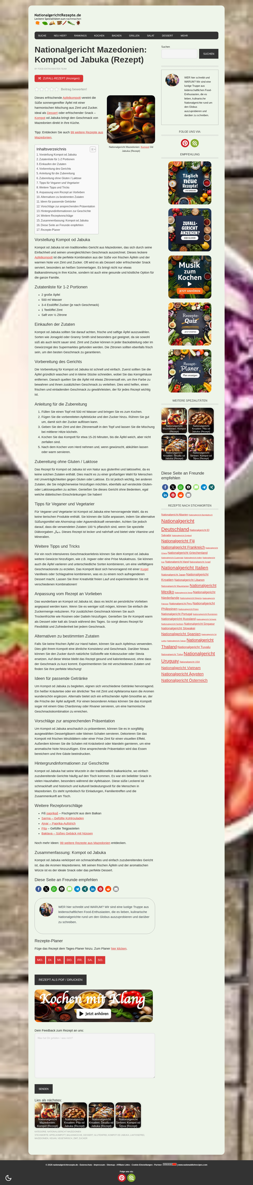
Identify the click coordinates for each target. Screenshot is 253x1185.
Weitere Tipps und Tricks (54, 187)
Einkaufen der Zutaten (52, 164)
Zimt (75, 1138)
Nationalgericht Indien (193, 558)
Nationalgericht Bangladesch (201, 515)
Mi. (59, 960)
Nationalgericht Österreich (184, 680)
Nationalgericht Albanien (174, 514)
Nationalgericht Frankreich (183, 547)
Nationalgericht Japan (173, 574)
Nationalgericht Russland (178, 619)
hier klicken (118, 948)
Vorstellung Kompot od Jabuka (58, 154)
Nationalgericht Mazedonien (64, 1131)
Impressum (99, 1165)
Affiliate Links (123, 1165)
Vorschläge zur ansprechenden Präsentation (68, 206)
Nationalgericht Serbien (172, 624)
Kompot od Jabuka (118, 1135)
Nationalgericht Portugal (176, 614)
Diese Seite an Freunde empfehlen (62, 225)
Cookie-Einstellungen (142, 1165)
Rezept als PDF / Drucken (60, 979)
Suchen (165, 46)
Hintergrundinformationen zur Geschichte (66, 210)
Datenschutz (86, 1165)
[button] (38, 889)
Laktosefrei (137, 1135)
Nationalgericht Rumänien (205, 614)
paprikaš (52, 813)
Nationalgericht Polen (188, 609)
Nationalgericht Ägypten (182, 674)
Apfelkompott (72, 97)
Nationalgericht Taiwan (176, 641)
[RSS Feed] (195, 143)
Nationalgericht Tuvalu (193, 647)
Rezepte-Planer (50, 229)
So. (100, 960)
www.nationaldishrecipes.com (192, 1165)
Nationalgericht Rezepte (58, 18)
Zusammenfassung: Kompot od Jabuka (64, 220)
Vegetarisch (65, 1138)
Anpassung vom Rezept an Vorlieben (62, 192)
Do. (69, 960)
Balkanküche (74, 1135)
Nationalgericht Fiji (178, 541)
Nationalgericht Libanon (189, 580)
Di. (50, 960)
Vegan (53, 1138)
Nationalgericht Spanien (181, 634)
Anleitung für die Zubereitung (57, 173)
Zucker (83, 1138)
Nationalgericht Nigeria (191, 598)
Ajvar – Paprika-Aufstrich (58, 823)
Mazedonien (41, 1138)
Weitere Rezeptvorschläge (57, 215)
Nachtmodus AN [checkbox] (8, 1178)
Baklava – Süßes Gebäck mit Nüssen (67, 833)
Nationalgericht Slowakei (178, 628)
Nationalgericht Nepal (183, 593)
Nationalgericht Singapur (199, 623)
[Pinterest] (185, 143)
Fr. (79, 960)
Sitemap (111, 1165)
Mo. (40, 960)
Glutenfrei (100, 1135)
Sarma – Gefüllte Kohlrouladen (62, 818)
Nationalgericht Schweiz (206, 619)
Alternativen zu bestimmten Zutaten (62, 196)
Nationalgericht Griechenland (188, 553)
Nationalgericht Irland (177, 561)
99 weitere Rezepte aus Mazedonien (85, 843)
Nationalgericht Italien (184, 567)
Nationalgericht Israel (199, 562)
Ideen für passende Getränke (58, 201)
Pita (44, 828)
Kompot (145, 147)
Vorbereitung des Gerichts (55, 168)
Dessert (52, 113)
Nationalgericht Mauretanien (175, 586)
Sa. (90, 960)
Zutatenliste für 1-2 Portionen (57, 159)
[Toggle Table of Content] (91, 149)
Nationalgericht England (182, 535)
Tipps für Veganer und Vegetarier (59, 182)
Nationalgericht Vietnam (181, 668)
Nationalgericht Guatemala (172, 558)
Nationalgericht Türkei (172, 654)
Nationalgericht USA (190, 662)
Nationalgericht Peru (180, 603)
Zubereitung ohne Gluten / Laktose (60, 178)
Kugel (144, 569)
